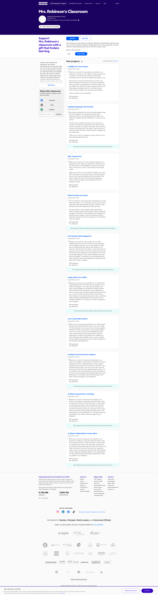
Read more (51, 85)
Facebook (52, 100)
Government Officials (102, 520)
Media (109, 483)
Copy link (58, 114)
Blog (113, 483)
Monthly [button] (72, 38)
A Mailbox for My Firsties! (78, 67)
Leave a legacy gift (99, 493)
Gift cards (96, 483)
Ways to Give (98, 477)
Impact (82, 481)
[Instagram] (57, 512)
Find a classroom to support (58, 3)
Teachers (63, 520)
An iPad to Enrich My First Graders (82, 355)
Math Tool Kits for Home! (78, 195)
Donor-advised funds (99, 485)
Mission (82, 479)
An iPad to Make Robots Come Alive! (82, 433)
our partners (98, 525)
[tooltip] (78, 20)
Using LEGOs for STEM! (77, 277)
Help (104, 3)
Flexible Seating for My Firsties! (80, 107)
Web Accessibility (85, 491)
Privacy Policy (62, 593)
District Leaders (82, 520)
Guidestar (53, 489)
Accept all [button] (147, 590)
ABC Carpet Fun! (74, 156)
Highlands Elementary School (56, 16)
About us (97, 3)
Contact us (111, 489)
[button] (49, 26)
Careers (82, 489)
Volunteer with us (98, 491)
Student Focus (84, 483)
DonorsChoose (43, 3)
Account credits (98, 481)
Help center (111, 479)
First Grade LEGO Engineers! (79, 236)
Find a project (97, 479)
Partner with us (89, 3)
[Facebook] (68, 512)
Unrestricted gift (98, 495)
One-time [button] (85, 38)
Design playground (113, 487)
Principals (71, 520)
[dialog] (79, 590)
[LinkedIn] (63, 512)
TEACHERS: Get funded (75, 3)
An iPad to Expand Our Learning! (81, 394)
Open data (111, 485)
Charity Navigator (43, 489)
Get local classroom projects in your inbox (92, 512)
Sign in (117, 3)
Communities (111, 481)
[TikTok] (73, 512)
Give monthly (97, 489)
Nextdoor (52, 109)
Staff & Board (83, 487)
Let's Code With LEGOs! (77, 319)
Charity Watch (68, 487)
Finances (82, 485)
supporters (43, 493)
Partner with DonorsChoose (79, 579)
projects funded (64, 493)
